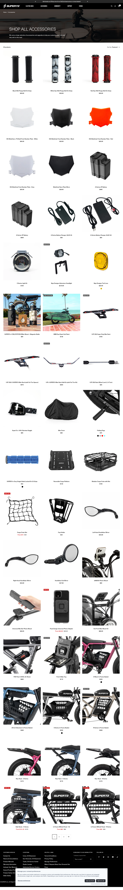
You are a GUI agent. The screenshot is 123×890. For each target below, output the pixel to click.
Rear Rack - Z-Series (22, 779)
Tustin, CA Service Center (30, 861)
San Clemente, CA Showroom (32, 859)
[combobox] (116, 47)
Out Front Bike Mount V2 (101, 629)
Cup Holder (61, 532)
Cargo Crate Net (22, 532)
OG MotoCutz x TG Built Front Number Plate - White (22, 139)
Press (46, 867)
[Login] (115, 6)
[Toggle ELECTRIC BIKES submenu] (36, 6)
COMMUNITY (57, 6)
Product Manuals (8, 861)
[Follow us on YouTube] (112, 857)
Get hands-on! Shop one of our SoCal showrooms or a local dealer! (62, 1)
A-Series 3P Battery (22, 235)
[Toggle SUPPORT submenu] (75, 6)
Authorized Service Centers (31, 867)
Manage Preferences (51, 861)
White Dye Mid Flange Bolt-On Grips (61, 91)
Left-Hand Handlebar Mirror (100, 532)
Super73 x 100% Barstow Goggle (22, 430)
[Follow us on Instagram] (108, 857)
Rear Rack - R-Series (101, 779)
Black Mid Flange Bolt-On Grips (22, 91)
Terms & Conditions (50, 856)
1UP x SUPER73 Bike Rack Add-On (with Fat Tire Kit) (61, 382)
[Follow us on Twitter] (103, 857)
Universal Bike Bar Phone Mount (22, 629)
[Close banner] (107, 869)
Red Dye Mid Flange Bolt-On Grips (101, 91)
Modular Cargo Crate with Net (101, 481)
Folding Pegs (101, 430)
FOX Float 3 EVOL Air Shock (22, 677)
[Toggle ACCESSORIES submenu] (50, 6)
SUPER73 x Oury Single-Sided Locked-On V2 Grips (22, 481)
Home (5, 12)
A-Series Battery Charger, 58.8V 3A (101, 235)
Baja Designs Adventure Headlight (61, 283)
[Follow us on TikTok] (117, 857)
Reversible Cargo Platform (61, 481)
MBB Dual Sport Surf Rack (61, 334)
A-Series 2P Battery (101, 187)
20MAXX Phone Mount (101, 580)
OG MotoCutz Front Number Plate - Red (101, 139)
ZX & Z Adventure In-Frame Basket (22, 728)
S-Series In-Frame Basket (61, 728)
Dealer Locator (27, 864)
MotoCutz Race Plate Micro (61, 187)
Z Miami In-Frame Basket (101, 677)
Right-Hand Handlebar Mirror (22, 580)
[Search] (111, 6)
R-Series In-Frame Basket (101, 728)
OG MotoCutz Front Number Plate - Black (61, 139)
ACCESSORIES (44, 6)
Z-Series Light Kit (22, 283)
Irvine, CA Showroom (29, 856)
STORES (81, 6)
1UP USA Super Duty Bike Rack (100, 334)
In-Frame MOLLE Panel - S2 (61, 827)
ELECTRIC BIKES (30, 6)
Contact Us (6, 856)
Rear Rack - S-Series (61, 779)
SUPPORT (69, 6)
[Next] (68, 836)
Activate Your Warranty (10, 867)
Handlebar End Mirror (61, 580)
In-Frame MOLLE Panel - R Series (101, 827)
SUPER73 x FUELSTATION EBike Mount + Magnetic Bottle (22, 334)
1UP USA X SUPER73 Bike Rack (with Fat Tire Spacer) (22, 382)
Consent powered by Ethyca (97, 884)
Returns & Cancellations (10, 859)
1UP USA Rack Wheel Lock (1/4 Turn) (101, 382)
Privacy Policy (49, 859)
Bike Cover (61, 430)
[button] (22, 69)
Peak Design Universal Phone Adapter (61, 629)
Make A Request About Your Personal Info (57, 864)
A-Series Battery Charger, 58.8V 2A (61, 235)
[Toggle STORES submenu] (85, 6)
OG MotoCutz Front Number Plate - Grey (22, 187)
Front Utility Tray (61, 677)
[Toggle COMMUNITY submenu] (63, 6)
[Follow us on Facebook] (99, 857)
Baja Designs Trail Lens (101, 283)
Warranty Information (9, 864)
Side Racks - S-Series (22, 827)
